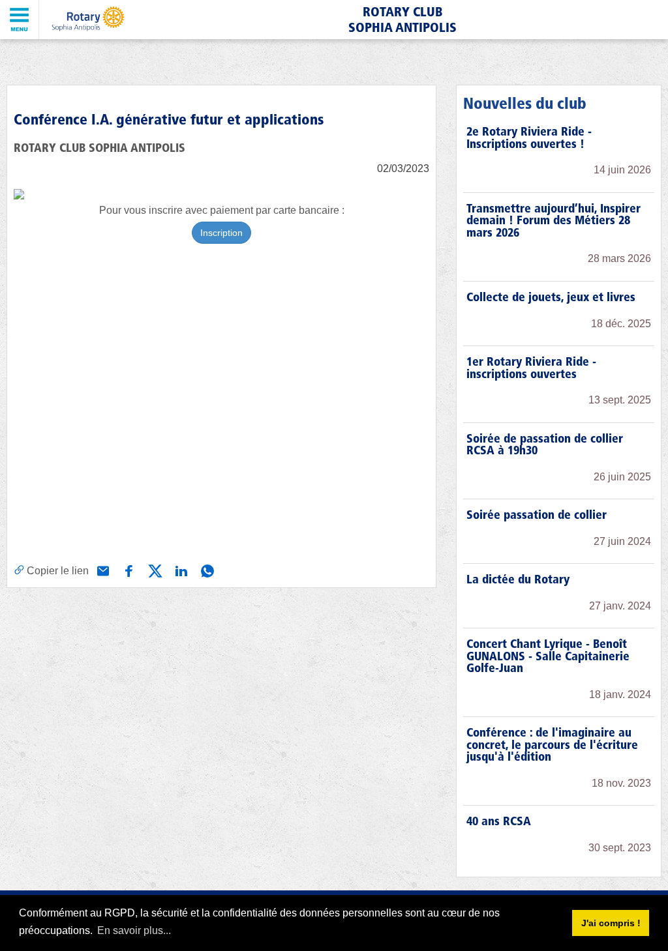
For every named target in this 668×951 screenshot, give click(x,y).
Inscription (221, 232)
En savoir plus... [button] (134, 930)
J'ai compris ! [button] (611, 923)
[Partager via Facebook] (128, 569)
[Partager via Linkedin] (180, 569)
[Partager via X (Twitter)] (154, 569)
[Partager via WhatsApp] (206, 569)
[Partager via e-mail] (102, 569)
